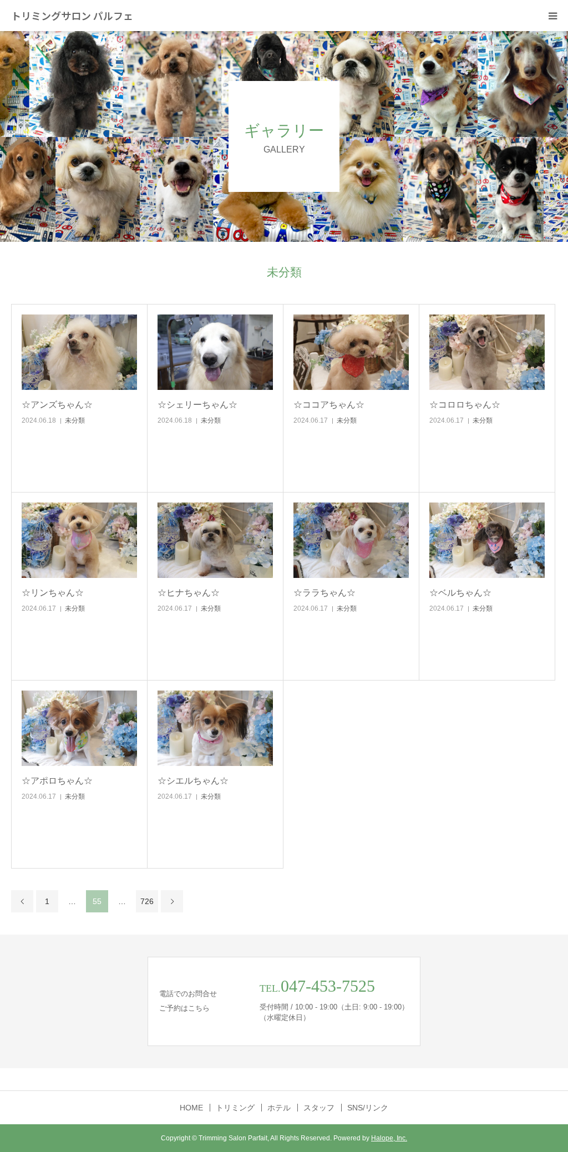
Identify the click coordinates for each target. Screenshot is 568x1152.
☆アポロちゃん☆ (57, 780)
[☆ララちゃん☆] (351, 540)
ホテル (279, 1108)
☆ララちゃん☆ (324, 592)
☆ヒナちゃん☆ (189, 592)
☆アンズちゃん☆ (57, 404)
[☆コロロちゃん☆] (487, 352)
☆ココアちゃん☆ (328, 404)
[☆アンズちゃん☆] (79, 352)
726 (147, 901)
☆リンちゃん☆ (53, 592)
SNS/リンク (367, 1108)
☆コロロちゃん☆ (464, 404)
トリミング (235, 1108)
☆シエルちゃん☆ (193, 780)
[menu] (552, 15)
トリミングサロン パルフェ (72, 16)
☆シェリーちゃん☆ (197, 404)
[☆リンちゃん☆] (79, 540)
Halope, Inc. (389, 1138)
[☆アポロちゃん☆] (79, 729)
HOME (191, 1108)
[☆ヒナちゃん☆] (215, 540)
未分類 (75, 420)
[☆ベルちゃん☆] (487, 540)
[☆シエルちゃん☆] (215, 729)
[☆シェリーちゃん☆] (215, 352)
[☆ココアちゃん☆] (351, 352)
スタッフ (318, 1108)
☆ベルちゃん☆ (460, 592)
